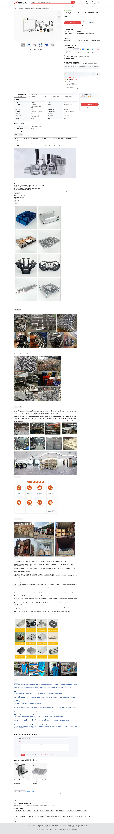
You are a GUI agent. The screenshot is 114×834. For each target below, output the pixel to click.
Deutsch (55, 826)
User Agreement (63, 829)
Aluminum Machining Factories (53, 816)
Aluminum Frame (17, 798)
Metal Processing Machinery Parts (47, 8)
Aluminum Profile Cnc (78, 816)
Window (79, 793)
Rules (99, 6)
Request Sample (85, 25)
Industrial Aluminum (31, 816)
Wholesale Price (58, 825)
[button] (74, 96)
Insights (87, 825)
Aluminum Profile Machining (33, 819)
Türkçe (80, 826)
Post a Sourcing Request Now (47, 754)
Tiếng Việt (84, 826)
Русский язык (46, 826)
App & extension (85, 6)
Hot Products (28, 825)
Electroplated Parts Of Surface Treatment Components (77, 810)
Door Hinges (38, 798)
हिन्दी (73, 826)
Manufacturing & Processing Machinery (24, 8)
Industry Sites (64, 825)
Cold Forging (35, 810)
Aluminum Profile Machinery (66, 816)
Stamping (29, 810)
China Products (33, 825)
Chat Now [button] (92, 22)
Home (15, 8)
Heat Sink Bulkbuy (44, 819)
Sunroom (37, 796)
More (15, 821)
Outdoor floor (38, 793)
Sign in (98, 3)
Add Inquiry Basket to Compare (38, 49)
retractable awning (60, 793)
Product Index (77, 825)
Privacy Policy (74, 829)
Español (33, 826)
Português (37, 826)
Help (78, 6)
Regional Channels (71, 825)
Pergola (15, 796)
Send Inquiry (72, 22)
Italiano (51, 826)
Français (41, 826)
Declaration (69, 829)
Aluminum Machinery (41, 816)
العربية (63, 826)
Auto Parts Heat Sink (88, 816)
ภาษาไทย (76, 826)
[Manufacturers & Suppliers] (20, 2)
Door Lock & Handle (60, 796)
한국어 (67, 826)
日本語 (70, 826)
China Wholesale (52, 825)
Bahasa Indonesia (90, 826)
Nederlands (59, 826)
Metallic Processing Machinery (36, 8)
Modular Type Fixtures (60, 810)
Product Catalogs (31, 791)
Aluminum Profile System (61, 798)
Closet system (16, 793)
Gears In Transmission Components (46, 810)
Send (23, 754)
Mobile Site (82, 825)
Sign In (66, 88)
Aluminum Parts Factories (20, 816)
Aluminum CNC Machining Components (85, 798)
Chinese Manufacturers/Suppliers (43, 825)
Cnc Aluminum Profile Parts (20, 819)
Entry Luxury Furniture (82, 796)
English (29, 826)
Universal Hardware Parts (20, 810)
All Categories (18, 6)
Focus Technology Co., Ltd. (49, 829)
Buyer (72, 6)
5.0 (85, 96)
